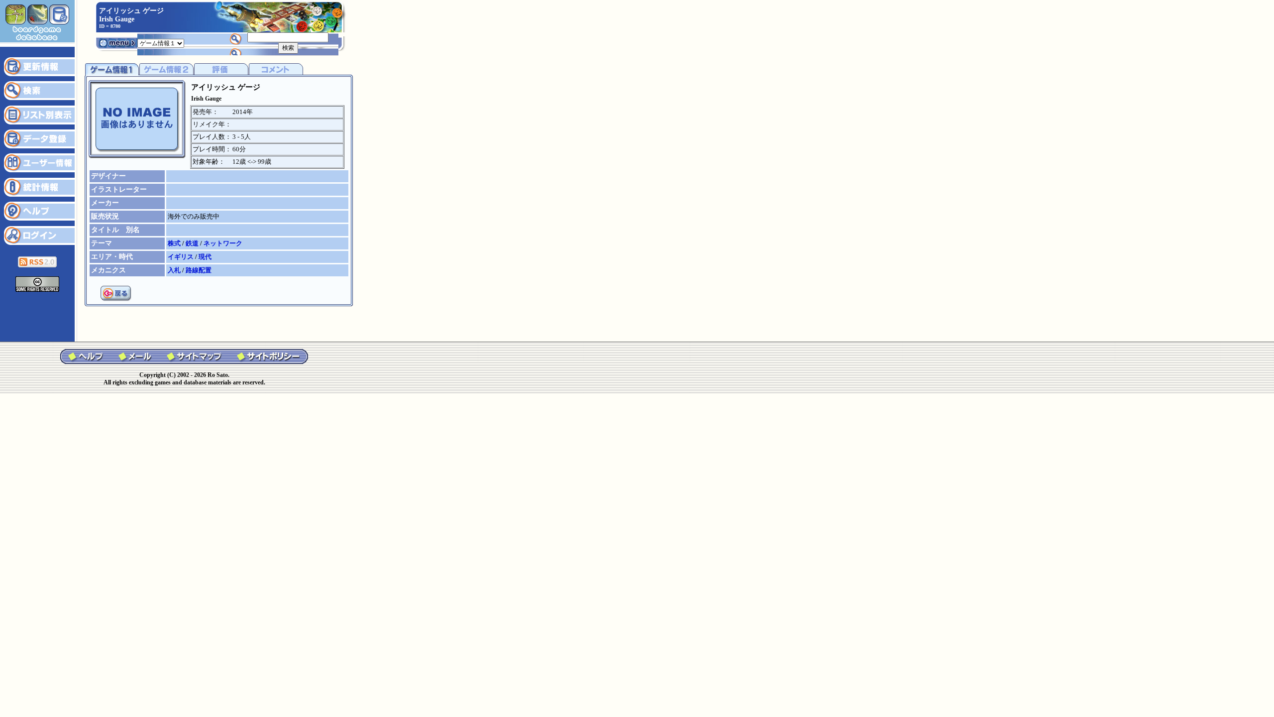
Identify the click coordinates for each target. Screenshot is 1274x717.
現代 (205, 256)
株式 (175, 243)
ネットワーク (223, 243)
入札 (175, 270)
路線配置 (199, 270)
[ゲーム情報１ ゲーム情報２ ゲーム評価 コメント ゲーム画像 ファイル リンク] (160, 42)
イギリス (181, 256)
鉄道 (193, 243)
